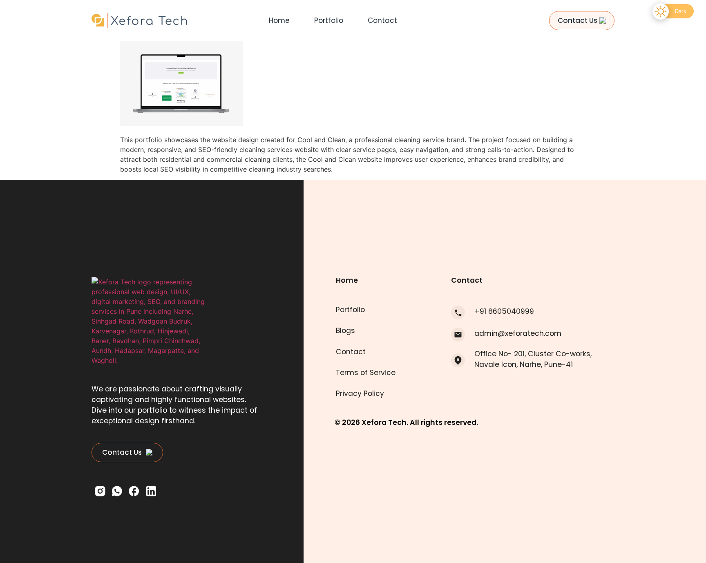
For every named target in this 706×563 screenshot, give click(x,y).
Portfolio (328, 20)
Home (279, 20)
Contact (382, 20)
